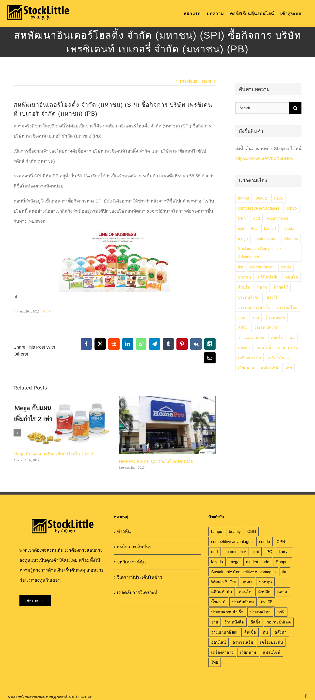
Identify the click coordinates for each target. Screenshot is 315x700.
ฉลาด (262, 287)
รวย (255, 317)
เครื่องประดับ (249, 357)
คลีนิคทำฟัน (268, 277)
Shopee (291, 238)
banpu (243, 198)
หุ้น (292, 337)
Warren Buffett (262, 267)
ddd (256, 218)
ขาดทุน (244, 277)
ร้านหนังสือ (275, 317)
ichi (241, 228)
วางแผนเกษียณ (251, 337)
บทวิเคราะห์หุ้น (131, 562)
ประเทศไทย (287, 307)
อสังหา (244, 347)
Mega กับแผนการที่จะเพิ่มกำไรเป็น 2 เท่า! (53, 453)
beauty (262, 198)
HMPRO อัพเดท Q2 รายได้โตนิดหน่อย (156, 461)
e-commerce (277, 218)
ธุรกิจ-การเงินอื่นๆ (134, 546)
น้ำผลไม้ (281, 287)
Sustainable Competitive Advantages (259, 252)
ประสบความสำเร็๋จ (254, 307)
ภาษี (242, 317)
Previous (188, 81)
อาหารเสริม (288, 347)
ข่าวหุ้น (47, 311)
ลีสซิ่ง (243, 327)
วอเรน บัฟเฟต (266, 327)
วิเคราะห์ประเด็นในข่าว (139, 577)
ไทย (288, 367)
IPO (254, 228)
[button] (17, 432)
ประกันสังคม (249, 297)
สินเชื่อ (277, 337)
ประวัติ (272, 297)
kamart (270, 228)
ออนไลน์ (263, 347)
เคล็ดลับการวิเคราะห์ (137, 592)
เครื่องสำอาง (279, 357)
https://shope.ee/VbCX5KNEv (264, 158)
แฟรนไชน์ (269, 367)
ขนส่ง (286, 267)
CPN (242, 218)
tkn (240, 267)
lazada (288, 228)
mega (243, 238)
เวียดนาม (246, 367)
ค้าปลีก (244, 287)
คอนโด (291, 277)
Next (206, 81)
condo (291, 208)
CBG (278, 198)
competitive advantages (258, 208)
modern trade (266, 238)
